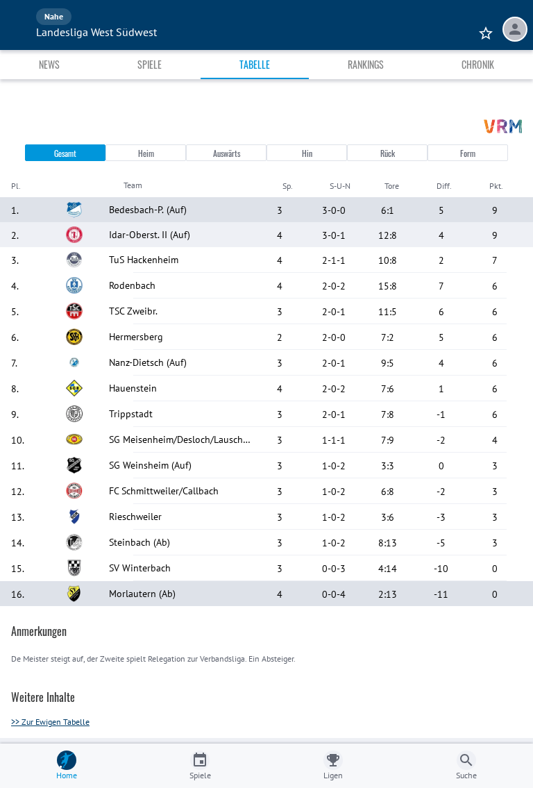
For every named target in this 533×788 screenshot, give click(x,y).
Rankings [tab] (366, 64)
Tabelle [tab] (254, 64)
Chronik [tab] (478, 64)
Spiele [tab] (149, 64)
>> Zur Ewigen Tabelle (50, 721)
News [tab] (49, 64)
